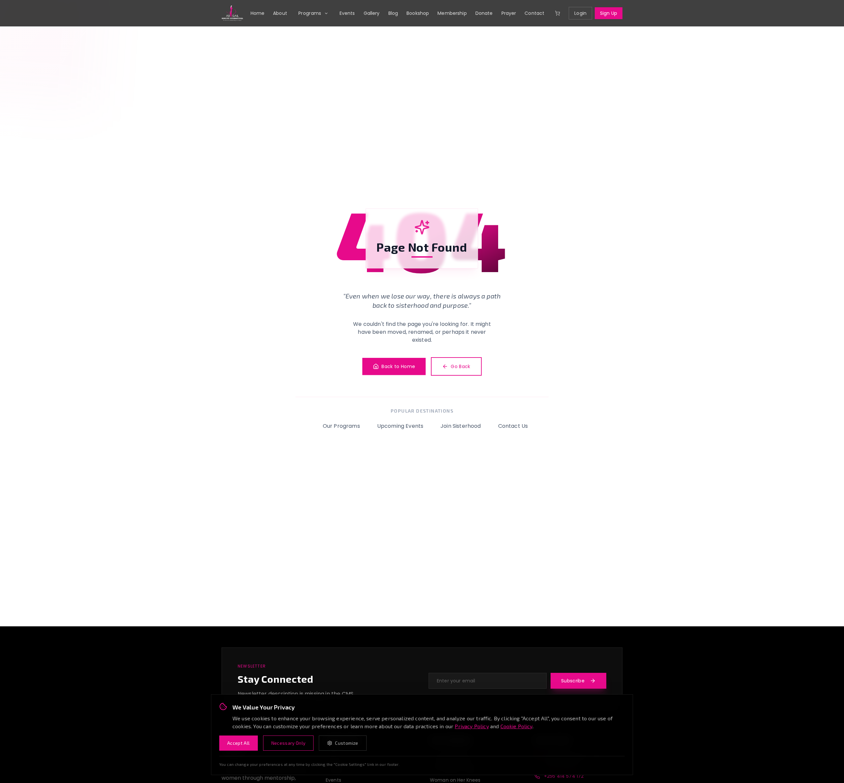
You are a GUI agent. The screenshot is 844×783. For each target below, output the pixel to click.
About (280, 13)
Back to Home (398, 366)
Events (347, 13)
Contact (534, 13)
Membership (452, 13)
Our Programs (341, 426)
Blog (393, 13)
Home (258, 13)
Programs (309, 13)
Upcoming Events (400, 426)
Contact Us (513, 426)
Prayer (508, 13)
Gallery (372, 13)
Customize (346, 743)
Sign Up (608, 13)
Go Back (460, 366)
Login (580, 13)
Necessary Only (288, 743)
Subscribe (573, 680)
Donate (484, 13)
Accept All (238, 743)
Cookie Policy (516, 726)
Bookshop (418, 13)
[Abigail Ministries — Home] (232, 13)
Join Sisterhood (460, 426)
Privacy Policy (472, 726)
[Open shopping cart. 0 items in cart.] (557, 13)
